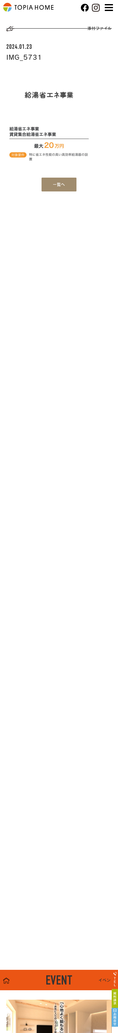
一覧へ (59, 184)
